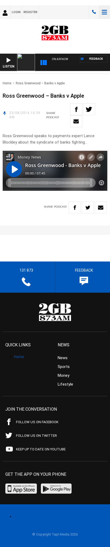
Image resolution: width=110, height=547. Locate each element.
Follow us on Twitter (36, 436)
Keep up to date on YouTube (41, 449)
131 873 (94, 12)
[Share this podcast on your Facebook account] (76, 109)
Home (7, 83)
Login (16, 12)
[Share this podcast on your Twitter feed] (89, 109)
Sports (64, 366)
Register (30, 12)
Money (63, 375)
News (63, 357)
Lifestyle (65, 384)
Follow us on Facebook (37, 422)
